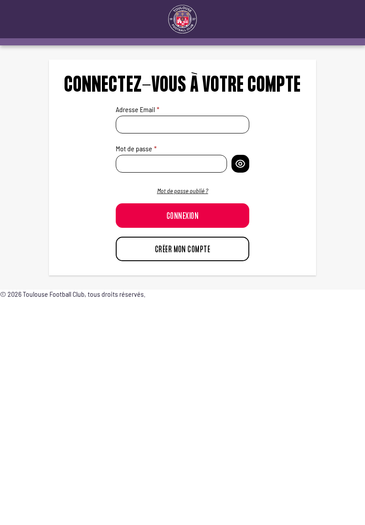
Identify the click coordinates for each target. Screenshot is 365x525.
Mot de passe (134, 148)
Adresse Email (135, 109)
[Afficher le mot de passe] (240, 164)
